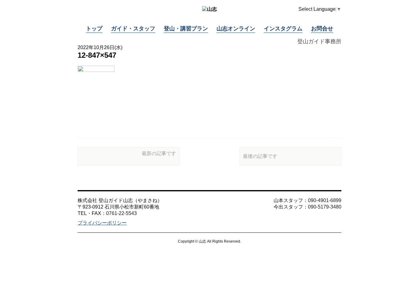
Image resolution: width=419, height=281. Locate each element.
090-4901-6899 (324, 200)
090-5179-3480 (324, 206)
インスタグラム (283, 28)
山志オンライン (236, 28)
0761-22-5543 (121, 213)
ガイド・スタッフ (133, 28)
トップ (94, 28)
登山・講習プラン (186, 28)
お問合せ (322, 28)
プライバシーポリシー (102, 222)
